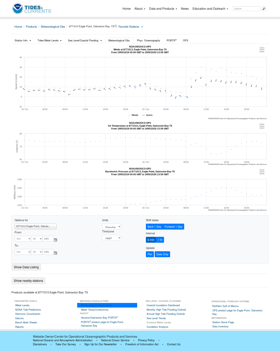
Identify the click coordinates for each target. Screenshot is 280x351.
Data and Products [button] (161, 8)
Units (105, 220)
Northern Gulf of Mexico (225, 306)
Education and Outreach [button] (209, 8)
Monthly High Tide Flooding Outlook (166, 309)
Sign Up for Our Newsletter (100, 344)
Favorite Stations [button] (129, 26)
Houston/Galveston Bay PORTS (99, 317)
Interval (150, 233)
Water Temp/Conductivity (95, 309)
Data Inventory (220, 326)
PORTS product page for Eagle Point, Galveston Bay (102, 324)
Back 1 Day (154, 226)
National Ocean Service (115, 340)
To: (16, 245)
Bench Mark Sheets (26, 322)
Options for (21, 220)
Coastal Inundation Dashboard (163, 305)
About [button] (138, 8)
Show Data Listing (26, 267)
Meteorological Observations (96, 305)
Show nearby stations (28, 280)
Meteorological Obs (53, 26)
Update (150, 248)
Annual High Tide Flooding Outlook (166, 314)
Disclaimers (40, 344)
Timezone (108, 231)
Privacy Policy (146, 340)
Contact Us (173, 344)
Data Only (162, 254)
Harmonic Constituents (27, 314)
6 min (151, 240)
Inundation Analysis (157, 327)
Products (31, 26)
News (185, 8)
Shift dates (152, 220)
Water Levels (22, 305)
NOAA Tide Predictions (28, 309)
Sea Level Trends (156, 318)
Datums (19, 318)
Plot (150, 254)
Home (127, 8)
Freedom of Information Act (141, 344)
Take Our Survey (65, 344)
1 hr (160, 240)
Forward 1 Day (173, 226)
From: (18, 232)
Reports (19, 327)
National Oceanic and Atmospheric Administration (63, 340)
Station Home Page (223, 322)
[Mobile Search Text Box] (263, 8)
